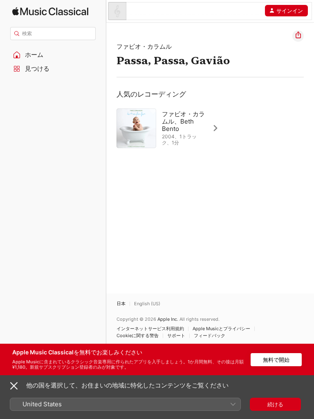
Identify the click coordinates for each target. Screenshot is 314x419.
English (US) (147, 304)
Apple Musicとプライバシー (221, 329)
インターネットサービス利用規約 (150, 329)
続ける (275, 404)
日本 (121, 304)
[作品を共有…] (298, 36)
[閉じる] (14, 386)
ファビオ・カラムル (144, 46)
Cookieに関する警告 (138, 335)
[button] (53, 55)
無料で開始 (276, 359)
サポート (176, 335)
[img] (50, 11)
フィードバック (209, 335)
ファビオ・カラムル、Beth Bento (183, 121)
